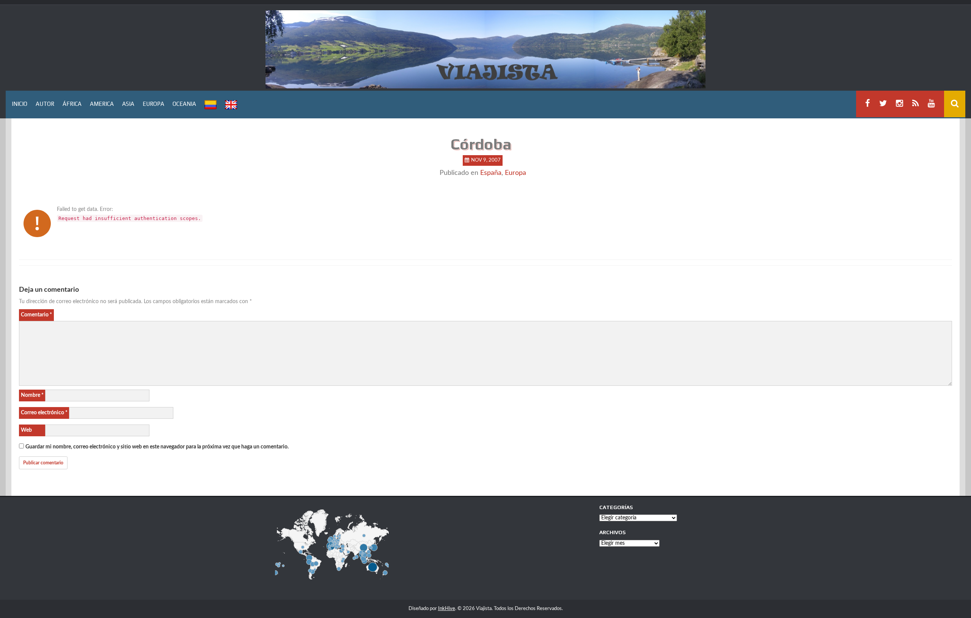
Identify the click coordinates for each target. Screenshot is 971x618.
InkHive (446, 608)
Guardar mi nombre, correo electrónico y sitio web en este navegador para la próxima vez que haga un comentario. (157, 447)
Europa (515, 173)
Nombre (32, 395)
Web (26, 430)
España (490, 173)
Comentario (36, 315)
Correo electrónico (44, 412)
